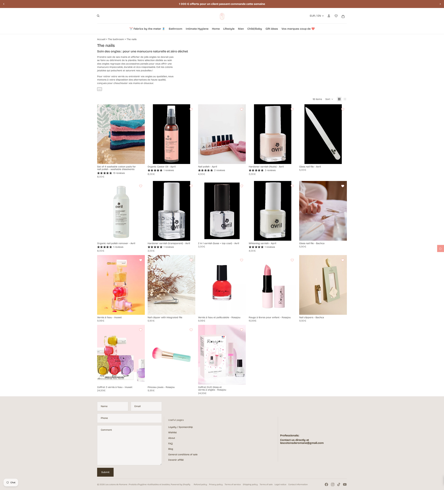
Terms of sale (266, 484)
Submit (105, 472)
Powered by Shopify (180, 484)
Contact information (298, 484)
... (100, 89)
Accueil (101, 39)
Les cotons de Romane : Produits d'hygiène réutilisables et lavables (137, 484)
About (171, 438)
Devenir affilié (176, 459)
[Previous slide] (4, 4)
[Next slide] (440, 4)
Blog (170, 448)
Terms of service (233, 484)
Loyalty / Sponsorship (180, 427)
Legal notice (280, 484)
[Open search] (98, 16)
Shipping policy (250, 484)
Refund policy (200, 484)
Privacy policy (216, 484)
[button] (329, 99)
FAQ (170, 443)
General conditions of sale (183, 454)
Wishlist (172, 432)
